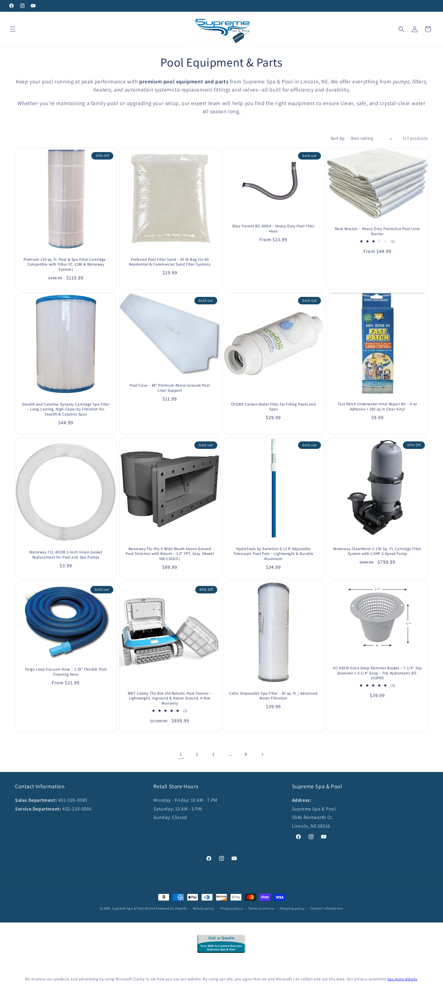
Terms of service (261, 908)
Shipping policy (292, 908)
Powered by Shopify (171, 908)
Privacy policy (231, 908)
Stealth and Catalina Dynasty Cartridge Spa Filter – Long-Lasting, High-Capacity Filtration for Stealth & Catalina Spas (65, 409)
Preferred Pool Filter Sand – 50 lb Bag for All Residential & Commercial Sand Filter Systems (169, 262)
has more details (402, 979)
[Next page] (262, 754)
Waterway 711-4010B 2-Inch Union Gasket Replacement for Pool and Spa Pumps (65, 555)
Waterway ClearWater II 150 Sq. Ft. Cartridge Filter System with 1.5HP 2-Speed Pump (377, 551)
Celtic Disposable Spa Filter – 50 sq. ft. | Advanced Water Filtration (273, 696)
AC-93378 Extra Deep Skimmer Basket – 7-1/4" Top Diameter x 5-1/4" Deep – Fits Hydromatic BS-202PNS (377, 673)
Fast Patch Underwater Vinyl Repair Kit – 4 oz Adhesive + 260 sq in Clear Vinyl (377, 406)
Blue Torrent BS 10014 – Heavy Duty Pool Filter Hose (273, 229)
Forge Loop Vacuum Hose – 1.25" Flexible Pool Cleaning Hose (66, 672)
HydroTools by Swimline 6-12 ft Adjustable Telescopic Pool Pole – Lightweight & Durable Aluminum (273, 553)
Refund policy (203, 908)
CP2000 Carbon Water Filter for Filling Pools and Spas (273, 407)
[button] (12, 29)
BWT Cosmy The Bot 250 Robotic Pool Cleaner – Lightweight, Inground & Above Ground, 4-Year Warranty (169, 698)
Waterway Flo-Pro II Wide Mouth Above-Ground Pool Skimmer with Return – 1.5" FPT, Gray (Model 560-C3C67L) (170, 553)
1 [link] (181, 754)
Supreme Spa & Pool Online (133, 908)
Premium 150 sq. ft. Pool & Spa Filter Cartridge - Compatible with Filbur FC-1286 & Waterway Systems (66, 264)
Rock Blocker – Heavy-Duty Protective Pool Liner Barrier (377, 231)
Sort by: (338, 138)
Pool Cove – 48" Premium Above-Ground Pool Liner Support (170, 388)
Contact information (326, 908)
